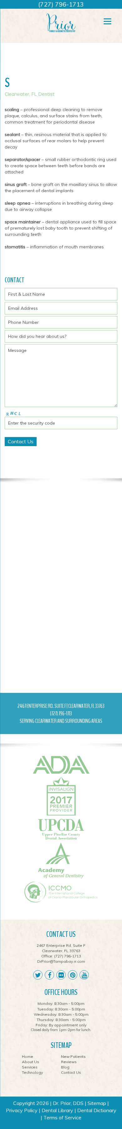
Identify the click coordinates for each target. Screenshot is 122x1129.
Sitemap (97, 1103)
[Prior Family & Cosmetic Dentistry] (61, 22)
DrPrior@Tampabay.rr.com (61, 961)
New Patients (73, 1056)
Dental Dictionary (96, 1110)
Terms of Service (62, 1117)
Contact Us (71, 1072)
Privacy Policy (22, 1110)
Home (27, 1056)
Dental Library (57, 1110)
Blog (65, 1067)
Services (30, 1067)
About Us (30, 1061)
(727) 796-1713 (61, 4)
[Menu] (107, 21)
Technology (32, 1072)
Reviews (69, 1061)
